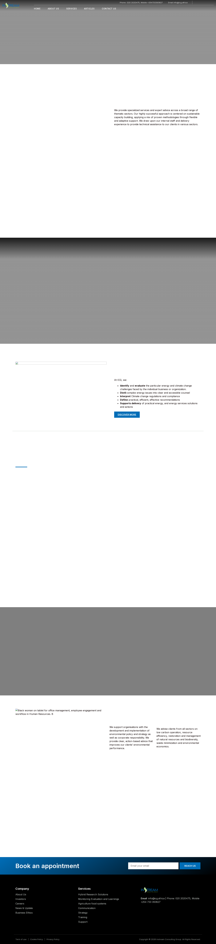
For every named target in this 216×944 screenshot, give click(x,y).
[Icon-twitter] (201, 2)
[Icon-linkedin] (205, 2)
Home (37, 8)
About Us (53, 8)
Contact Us (109, 8)
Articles (89, 8)
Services (71, 8)
